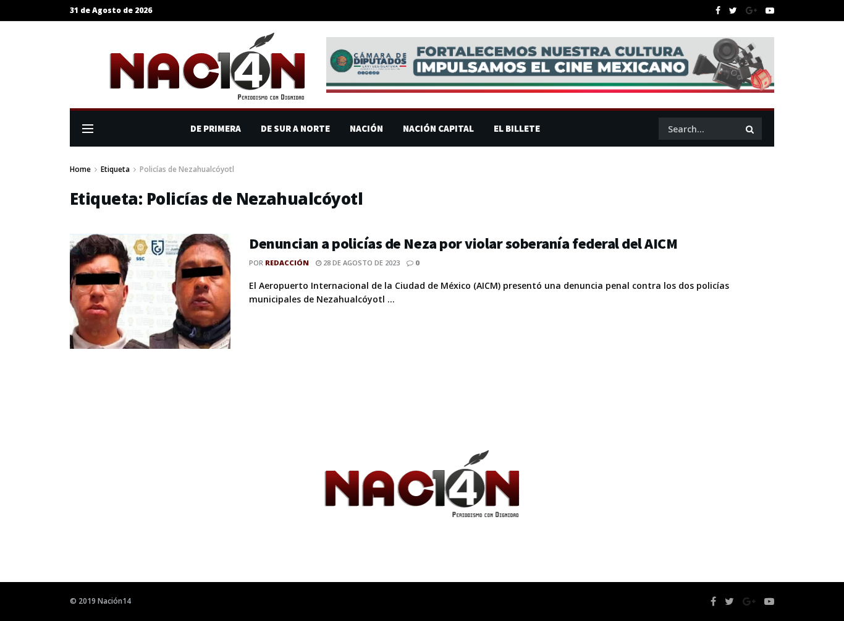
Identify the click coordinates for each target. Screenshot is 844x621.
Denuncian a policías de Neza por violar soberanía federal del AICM (463, 243)
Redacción (287, 262)
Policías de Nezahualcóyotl (187, 169)
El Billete (517, 128)
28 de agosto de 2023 (360, 262)
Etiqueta (115, 169)
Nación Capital (438, 128)
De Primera (215, 128)
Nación (366, 128)
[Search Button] (751, 129)
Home (80, 169)
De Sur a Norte (295, 128)
